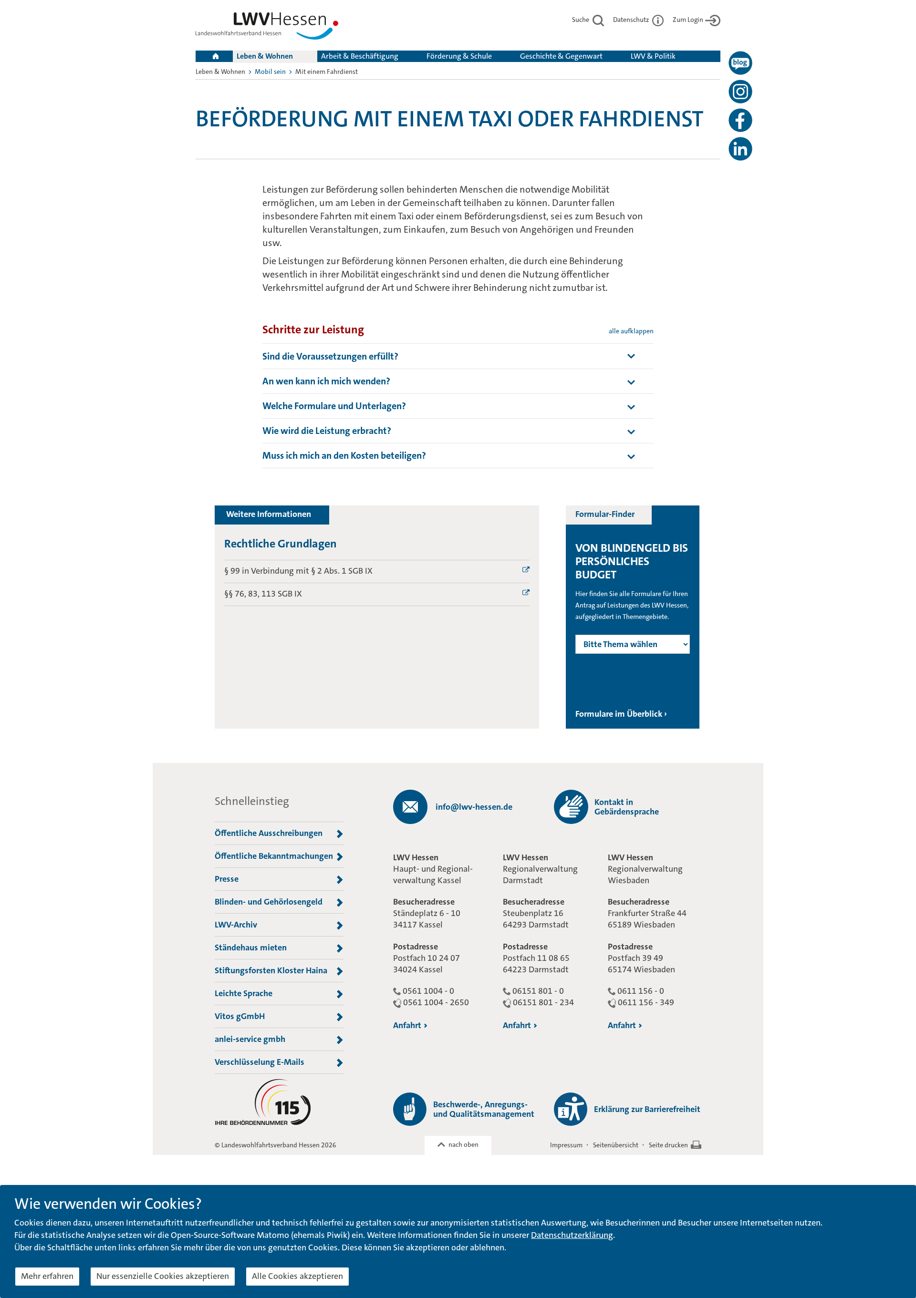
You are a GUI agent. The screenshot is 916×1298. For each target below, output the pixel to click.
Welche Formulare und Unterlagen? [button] (334, 406)
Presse (227, 879)
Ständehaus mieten (251, 947)
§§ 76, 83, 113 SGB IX (263, 593)
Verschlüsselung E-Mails (259, 1062)
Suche (581, 19)
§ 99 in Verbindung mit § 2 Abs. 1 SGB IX (298, 571)
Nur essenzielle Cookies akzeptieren (162, 1276)
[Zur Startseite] (267, 27)
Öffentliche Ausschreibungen (269, 833)
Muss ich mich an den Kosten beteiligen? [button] (344, 455)
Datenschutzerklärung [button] (572, 1235)
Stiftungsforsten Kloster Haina (271, 970)
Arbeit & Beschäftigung (359, 56)
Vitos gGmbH (240, 1016)
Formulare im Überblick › (621, 714)
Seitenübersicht (615, 1145)
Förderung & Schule (459, 56)
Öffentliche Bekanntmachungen (274, 856)
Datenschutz (631, 19)
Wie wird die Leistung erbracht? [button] (326, 430)
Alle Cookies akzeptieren (297, 1276)
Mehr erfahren (47, 1276)
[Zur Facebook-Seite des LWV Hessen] (740, 120)
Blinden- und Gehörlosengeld (269, 901)
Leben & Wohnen (265, 56)
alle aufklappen (631, 331)
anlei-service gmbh (250, 1039)
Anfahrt (407, 1025)
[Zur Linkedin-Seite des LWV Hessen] (740, 149)
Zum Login (688, 19)
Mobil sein (270, 71)
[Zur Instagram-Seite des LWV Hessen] (740, 91)
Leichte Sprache (243, 993)
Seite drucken (668, 1145)
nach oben (463, 1144)
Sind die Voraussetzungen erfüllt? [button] (330, 356)
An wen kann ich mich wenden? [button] (326, 381)
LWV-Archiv (236, 924)
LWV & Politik (653, 56)
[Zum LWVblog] (740, 63)
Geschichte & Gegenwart (561, 56)
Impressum (566, 1145)
